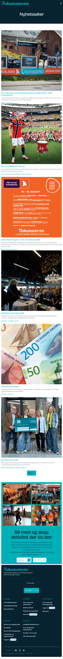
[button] (61, 3)
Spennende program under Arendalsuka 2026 (20, 240)
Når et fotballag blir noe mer (13, 166)
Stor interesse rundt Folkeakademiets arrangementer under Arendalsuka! (26, 94)
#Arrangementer (10, 467)
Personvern (30, 653)
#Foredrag (10, 103)
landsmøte (4, 321)
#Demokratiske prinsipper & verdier (15, 174)
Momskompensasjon (10, 387)
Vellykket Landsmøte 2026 (12, 313)
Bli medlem (24, 560)
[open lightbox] (17, 494)
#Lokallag (10, 321)
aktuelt (3, 103)
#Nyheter (28, 174)
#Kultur (15, 249)
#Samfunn (10, 394)
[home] (15, 3)
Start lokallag (40, 560)
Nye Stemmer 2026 (9, 460)
